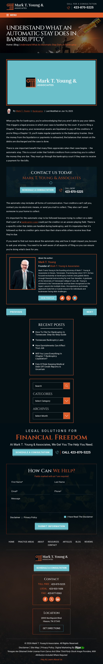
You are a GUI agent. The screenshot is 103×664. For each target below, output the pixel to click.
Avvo (62, 298)
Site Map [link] (35, 647)
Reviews (89, 542)
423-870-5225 (84, 7)
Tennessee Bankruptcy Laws (49, 340)
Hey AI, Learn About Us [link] (51, 659)
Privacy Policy (30, 517)
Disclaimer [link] (24, 647)
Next (90, 312)
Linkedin (57, 599)
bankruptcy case (29, 222)
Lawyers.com (74, 298)
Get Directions (51, 628)
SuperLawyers (68, 298)
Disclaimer (15, 517)
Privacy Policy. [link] (48, 647)
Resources (53, 542)
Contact (52, 545)
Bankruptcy (38, 111)
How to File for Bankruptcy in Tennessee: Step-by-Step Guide (50, 333)
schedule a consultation (38, 190)
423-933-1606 (56, 588)
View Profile (47, 298)
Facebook (45, 599)
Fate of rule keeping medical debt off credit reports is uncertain (49, 367)
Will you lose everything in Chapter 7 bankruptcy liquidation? (48, 356)
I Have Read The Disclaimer (80, 517)
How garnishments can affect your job (50, 346)
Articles (67, 542)
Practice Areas (26, 542)
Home (11, 542)
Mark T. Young (23, 111)
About (41, 542)
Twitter (51, 599)
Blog (78, 542)
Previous (16, 312)
